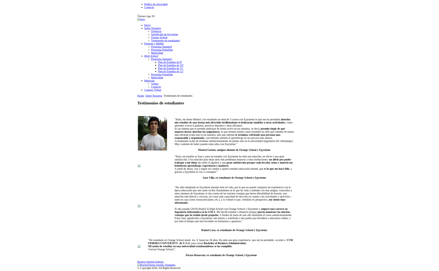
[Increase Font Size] (137, 13)
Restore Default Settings (150, 261)
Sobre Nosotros (153, 95)
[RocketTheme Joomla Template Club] (156, 264)
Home (140, 95)
